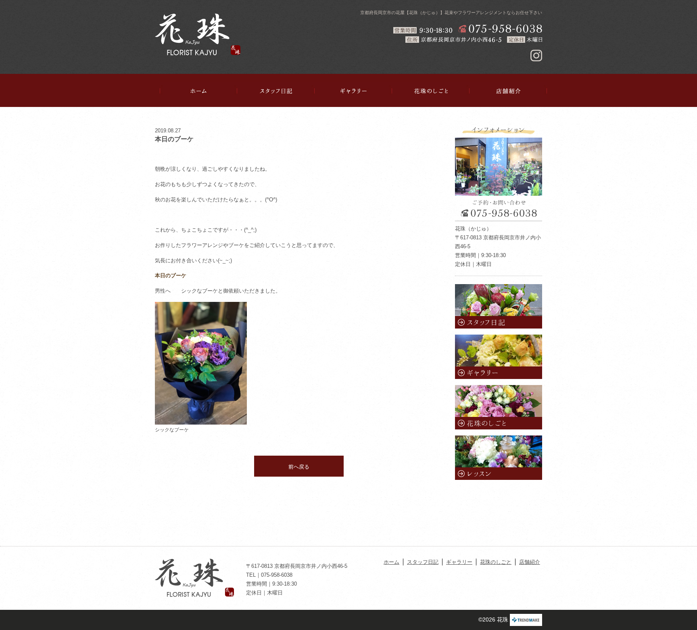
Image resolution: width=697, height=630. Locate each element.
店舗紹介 (508, 91)
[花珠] (197, 34)
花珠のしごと (431, 91)
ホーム (198, 91)
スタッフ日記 (276, 91)
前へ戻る (298, 467)
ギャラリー (353, 91)
